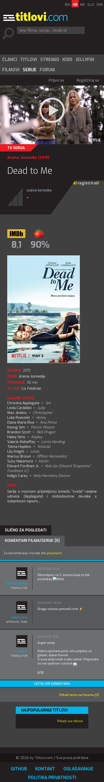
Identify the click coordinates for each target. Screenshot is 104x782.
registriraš (88, 183)
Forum (47, 70)
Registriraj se (88, 80)
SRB (99, 4)
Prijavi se (56, 80)
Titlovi (28, 60)
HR (75, 4)
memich (21, 651)
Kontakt (45, 769)
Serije (30, 70)
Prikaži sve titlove (70, 721)
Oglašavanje (78, 769)
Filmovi (11, 70)
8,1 (16, 245)
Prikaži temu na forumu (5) (79, 695)
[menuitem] (9, 60)
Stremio (49, 60)
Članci (9, 60)
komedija (29, 157)
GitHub (19, 769)
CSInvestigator (16, 583)
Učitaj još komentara (52, 684)
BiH (67, 4)
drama (13, 157)
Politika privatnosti (52, 778)
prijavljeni (54, 553)
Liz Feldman (31, 388)
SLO (90, 4)
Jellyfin (84, 60)
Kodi (67, 60)
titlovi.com (19, 617)
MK (82, 4)
